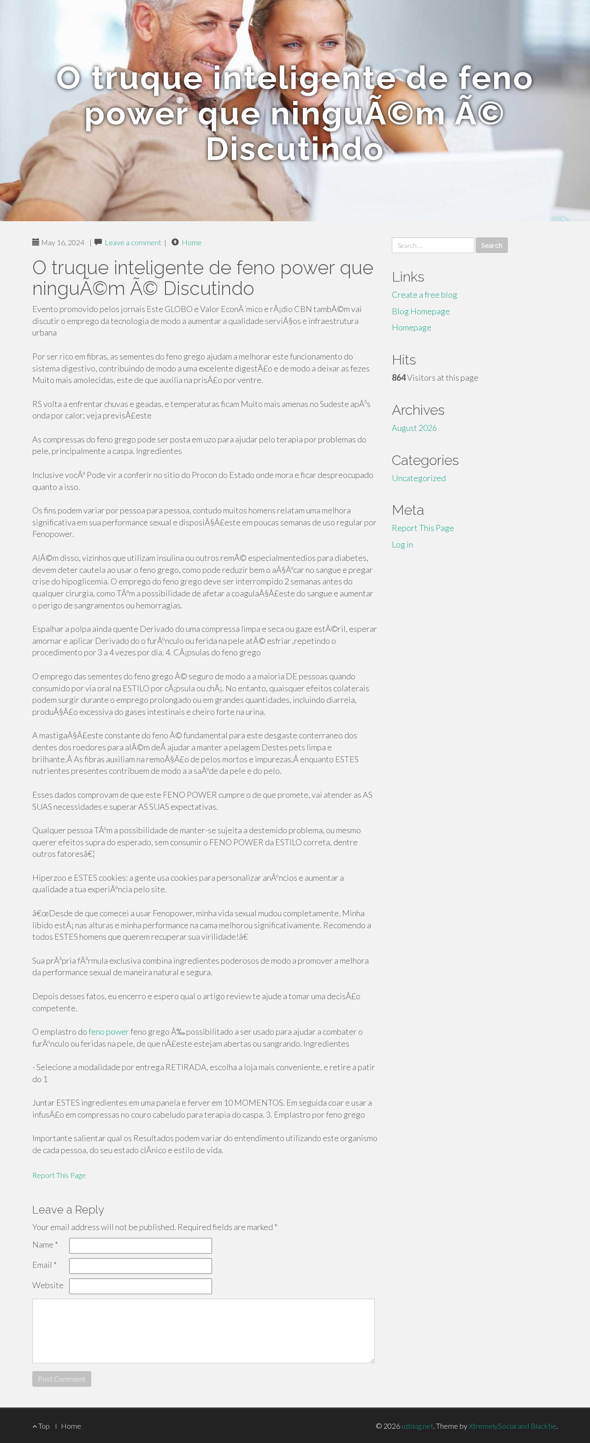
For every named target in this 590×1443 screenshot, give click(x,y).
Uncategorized (419, 478)
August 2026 (414, 428)
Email (44, 1265)
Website (48, 1285)
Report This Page (59, 1175)
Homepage (411, 327)
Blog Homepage (421, 311)
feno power (108, 1031)
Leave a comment (133, 242)
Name (45, 1244)
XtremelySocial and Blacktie (512, 1425)
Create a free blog (424, 294)
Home (192, 242)
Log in (402, 544)
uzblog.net (417, 1425)
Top (43, 1425)
